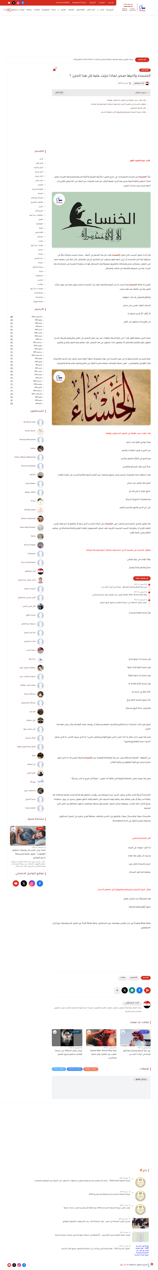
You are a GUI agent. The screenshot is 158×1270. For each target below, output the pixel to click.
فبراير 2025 (38, 375)
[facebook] (22, 2)
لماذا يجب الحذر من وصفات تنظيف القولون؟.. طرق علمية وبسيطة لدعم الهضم (29, 854)
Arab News (39, 293)
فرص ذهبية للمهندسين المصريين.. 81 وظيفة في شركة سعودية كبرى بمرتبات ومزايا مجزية (92, 1235)
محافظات (39, 276)
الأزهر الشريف (38, 189)
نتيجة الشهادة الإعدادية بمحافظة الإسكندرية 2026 (109, 1194)
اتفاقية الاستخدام (63, 3)
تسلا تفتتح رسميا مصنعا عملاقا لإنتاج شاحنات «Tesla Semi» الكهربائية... (102, 60)
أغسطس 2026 (37, 317)
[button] (139, 990)
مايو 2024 (39, 404)
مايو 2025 (39, 365)
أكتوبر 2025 (38, 349)
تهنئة (41, 228)
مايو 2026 (39, 326)
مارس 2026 (38, 333)
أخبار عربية (39, 172)
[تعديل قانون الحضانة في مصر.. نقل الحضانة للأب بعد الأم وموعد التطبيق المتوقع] (140, 1223)
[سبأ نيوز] (133, 7)
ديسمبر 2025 (37, 342)
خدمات (6, 10)
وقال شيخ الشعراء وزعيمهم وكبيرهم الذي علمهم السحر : (123, 112)
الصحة (41, 194)
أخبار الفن (91, 10)
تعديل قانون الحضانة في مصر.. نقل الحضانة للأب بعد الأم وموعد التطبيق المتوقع (96, 1222)
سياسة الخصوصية (79, 3)
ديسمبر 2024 (37, 381)
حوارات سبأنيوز (18, 10)
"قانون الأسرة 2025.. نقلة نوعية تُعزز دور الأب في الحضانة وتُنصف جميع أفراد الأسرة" (95, 1249)
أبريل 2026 (38, 330)
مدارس (40, 280)
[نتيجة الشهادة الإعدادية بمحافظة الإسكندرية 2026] (140, 1196)
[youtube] (9, 2)
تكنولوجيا (46, 10)
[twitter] (13, 2)
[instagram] (18, 2)
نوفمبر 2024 (38, 384)
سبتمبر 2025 (37, 352)
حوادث (41, 241)
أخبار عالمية (39, 168)
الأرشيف (92, 3)
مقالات (37, 10)
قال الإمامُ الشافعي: (138, 108)
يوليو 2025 (38, 359)
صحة (53, 10)
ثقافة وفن (80, 10)
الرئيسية (110, 10)
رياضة (29, 10)
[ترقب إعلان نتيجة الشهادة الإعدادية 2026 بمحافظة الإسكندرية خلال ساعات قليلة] (140, 1209)
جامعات (40, 237)
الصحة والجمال (37, 198)
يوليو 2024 (38, 397)
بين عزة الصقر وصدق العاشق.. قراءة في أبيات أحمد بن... (123, 587)
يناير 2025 (39, 378)
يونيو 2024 (38, 400)
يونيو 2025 (38, 362)
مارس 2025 (38, 371)
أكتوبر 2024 (38, 387)
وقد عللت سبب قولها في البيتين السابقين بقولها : (126, 100)
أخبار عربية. (39, 176)
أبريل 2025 (38, 368)
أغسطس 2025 (37, 355)
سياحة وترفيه (38, 267)
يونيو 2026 (38, 323)
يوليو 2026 (38, 320)
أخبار (102, 10)
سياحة (41, 263)
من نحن (110, 3)
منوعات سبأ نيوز (37, 289)
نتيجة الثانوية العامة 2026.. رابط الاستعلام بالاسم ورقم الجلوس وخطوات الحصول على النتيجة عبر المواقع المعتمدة (82, 1181)
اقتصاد (71, 10)
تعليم (63, 10)
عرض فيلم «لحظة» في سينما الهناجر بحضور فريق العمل (123, 603)
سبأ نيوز (123, 1265)
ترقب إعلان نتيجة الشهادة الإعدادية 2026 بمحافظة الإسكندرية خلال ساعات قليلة (97, 1208)
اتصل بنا (102, 3)
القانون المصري (37, 202)
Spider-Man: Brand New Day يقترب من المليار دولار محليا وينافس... (118, 595)
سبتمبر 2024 (37, 391)
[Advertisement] (79, 37)
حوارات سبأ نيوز (37, 245)
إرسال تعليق (141, 1079)
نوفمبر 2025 (38, 346)
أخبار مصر (40, 181)
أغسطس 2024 (37, 394)
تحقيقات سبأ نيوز (37, 215)
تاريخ (41, 207)
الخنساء (142, 177)
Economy (40, 297)
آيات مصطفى (139, 83)
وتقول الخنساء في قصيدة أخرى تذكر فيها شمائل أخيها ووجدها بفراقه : (118, 104)
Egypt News (39, 302)
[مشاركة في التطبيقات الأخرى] (117, 990)
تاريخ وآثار (39, 211)
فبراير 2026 (38, 336)
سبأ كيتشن (39, 258)
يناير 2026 (39, 339)
